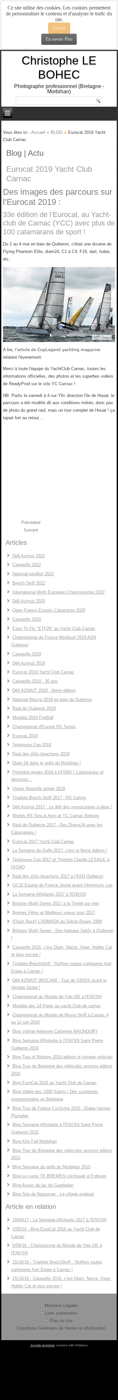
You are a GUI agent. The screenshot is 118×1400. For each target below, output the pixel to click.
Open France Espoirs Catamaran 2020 (48, 610)
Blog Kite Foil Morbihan (34, 1141)
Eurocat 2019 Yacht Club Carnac (43, 672)
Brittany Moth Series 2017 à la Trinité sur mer (55, 903)
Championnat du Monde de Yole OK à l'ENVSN (57, 996)
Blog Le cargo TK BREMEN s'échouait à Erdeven (59, 1176)
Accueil (38, 132)
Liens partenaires (61, 1313)
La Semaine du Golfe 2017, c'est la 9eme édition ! (59, 850)
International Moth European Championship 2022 (58, 592)
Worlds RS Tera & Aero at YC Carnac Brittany (55, 815)
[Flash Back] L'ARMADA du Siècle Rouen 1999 (57, 921)
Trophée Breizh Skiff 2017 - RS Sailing (49, 797)
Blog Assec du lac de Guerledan (42, 1185)
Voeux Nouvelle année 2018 (38, 788)
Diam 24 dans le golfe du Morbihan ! (46, 763)
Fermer (59, 28)
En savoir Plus (59, 39)
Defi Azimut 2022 (28, 555)
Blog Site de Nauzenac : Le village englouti (53, 1194)
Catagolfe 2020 (26, 619)
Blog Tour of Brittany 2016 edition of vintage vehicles (62, 1056)
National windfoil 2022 (33, 573)
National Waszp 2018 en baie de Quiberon (52, 699)
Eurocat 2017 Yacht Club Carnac (43, 841)
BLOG (57, 132)
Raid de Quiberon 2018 (34, 708)
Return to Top (101, 26)
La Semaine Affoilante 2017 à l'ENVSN (49, 894)
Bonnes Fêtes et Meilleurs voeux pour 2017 (53, 912)
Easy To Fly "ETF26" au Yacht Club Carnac (53, 628)
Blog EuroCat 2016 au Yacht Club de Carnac (54, 1082)
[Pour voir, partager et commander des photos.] (59, 304)
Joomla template (42, 1345)
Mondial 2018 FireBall (32, 717)
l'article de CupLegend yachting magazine (57, 349)
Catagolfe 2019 (26, 654)
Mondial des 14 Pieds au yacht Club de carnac (56, 1005)
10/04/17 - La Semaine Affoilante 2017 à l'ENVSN (59, 1219)
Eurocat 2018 (25, 735)
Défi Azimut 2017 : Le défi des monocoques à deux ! (62, 806)
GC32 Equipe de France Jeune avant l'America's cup (62, 885)
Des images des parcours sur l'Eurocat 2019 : (57, 197)
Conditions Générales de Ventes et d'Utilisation (61, 1328)
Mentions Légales (61, 1305)
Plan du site (61, 1320)
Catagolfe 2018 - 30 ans (35, 681)
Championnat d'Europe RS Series (44, 726)
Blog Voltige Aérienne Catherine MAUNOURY (55, 1031)
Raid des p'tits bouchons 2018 (40, 753)
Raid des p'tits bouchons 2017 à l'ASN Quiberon (57, 876)
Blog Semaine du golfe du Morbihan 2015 (51, 1166)
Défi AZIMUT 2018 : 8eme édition (44, 690)
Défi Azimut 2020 (28, 601)
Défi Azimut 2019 (28, 663)
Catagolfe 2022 (26, 564)
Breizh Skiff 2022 (28, 583)
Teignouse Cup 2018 (31, 744)
